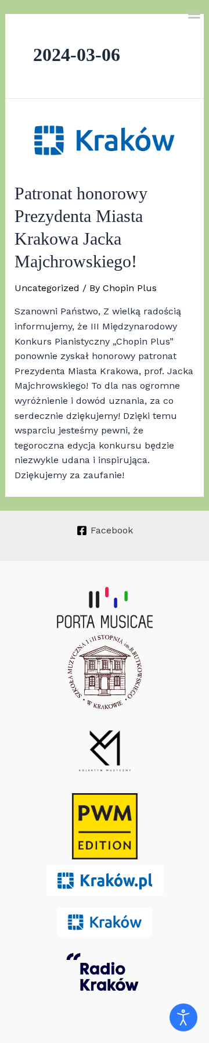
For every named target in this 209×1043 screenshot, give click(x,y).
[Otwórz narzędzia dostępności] (183, 1017)
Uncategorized (47, 287)
